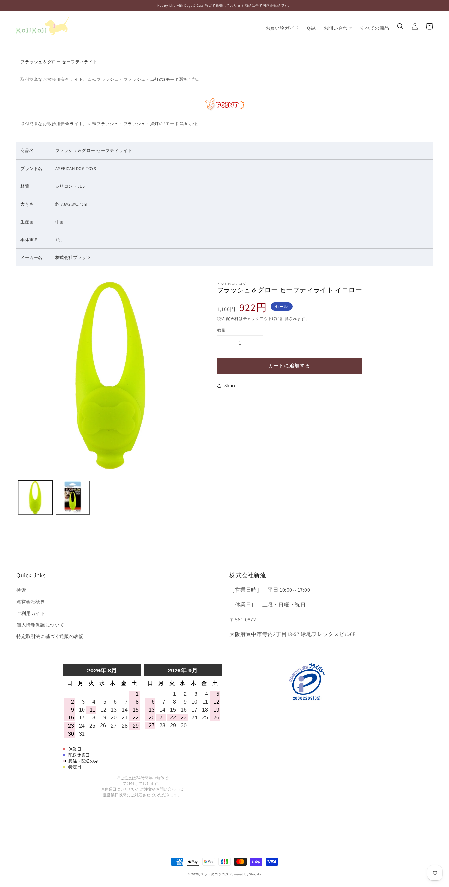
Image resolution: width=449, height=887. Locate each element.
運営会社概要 (30, 601)
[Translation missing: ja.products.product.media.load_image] (35, 498)
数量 (221, 330)
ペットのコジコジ (215, 874)
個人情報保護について (40, 625)
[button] (400, 26)
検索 (21, 590)
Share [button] (231, 385)
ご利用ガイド (30, 613)
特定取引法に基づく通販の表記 (49, 636)
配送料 (232, 318)
